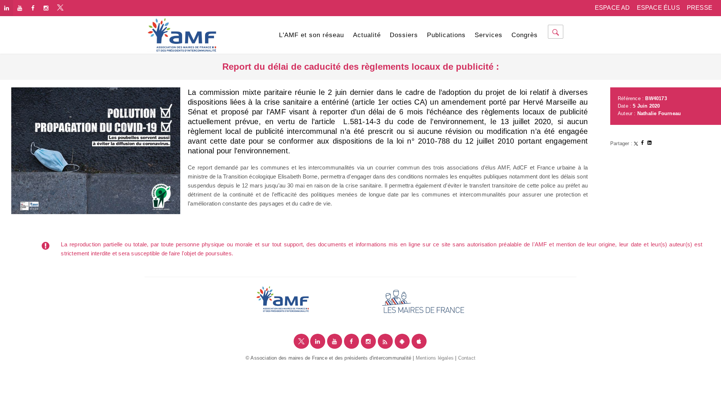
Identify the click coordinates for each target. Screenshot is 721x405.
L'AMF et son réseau (311, 35)
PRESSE (699, 7)
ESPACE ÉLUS (658, 7)
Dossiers (404, 35)
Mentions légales (435, 358)
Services (488, 35)
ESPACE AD (612, 7)
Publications (446, 35)
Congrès (524, 35)
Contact (466, 358)
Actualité (367, 35)
